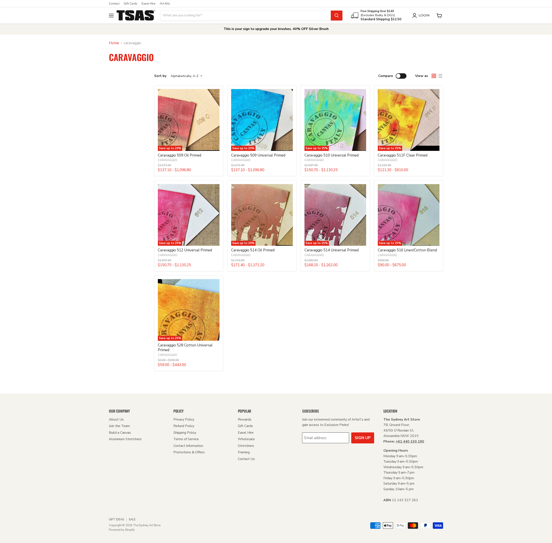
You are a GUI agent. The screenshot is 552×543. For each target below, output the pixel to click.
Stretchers (246, 445)
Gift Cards (130, 3)
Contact (114, 3)
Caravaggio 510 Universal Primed (331, 155)
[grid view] (434, 76)
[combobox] (246, 15)
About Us (116, 419)
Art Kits (165, 3)
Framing (244, 452)
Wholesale (246, 439)
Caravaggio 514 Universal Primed (331, 250)
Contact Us (246, 459)
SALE (132, 519)
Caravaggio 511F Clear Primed (402, 155)
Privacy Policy (183, 419)
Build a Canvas (120, 432)
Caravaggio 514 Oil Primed (252, 250)
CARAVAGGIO (167, 160)
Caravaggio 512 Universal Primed (185, 250)
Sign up (363, 437)
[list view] (440, 76)
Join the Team (119, 426)
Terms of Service (186, 439)
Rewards (244, 419)
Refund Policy (183, 426)
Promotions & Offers (189, 452)
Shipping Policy (184, 432)
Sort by (160, 76)
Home (114, 43)
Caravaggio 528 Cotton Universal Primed (185, 347)
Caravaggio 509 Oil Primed (179, 155)
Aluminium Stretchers (125, 439)
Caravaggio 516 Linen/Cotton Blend (407, 250)
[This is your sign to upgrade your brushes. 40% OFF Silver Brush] (276, 29)
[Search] (336, 15)
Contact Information (188, 445)
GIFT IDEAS (116, 519)
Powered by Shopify (122, 530)
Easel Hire (148, 3)
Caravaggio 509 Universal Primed (258, 155)
